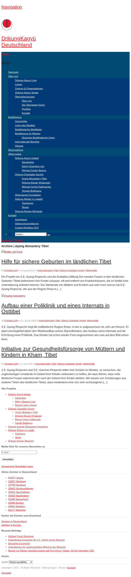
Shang (25, 207)
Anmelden (6, 573)
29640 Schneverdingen (20, 488)
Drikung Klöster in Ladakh (29, 199)
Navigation (11, 7)
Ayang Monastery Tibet (34, 178)
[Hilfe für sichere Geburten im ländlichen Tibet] (11, 251)
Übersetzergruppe (25, 96)
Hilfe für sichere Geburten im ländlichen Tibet (56, 261)
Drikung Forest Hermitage (21, 536)
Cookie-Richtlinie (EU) (27, 227)
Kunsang (71, 567)
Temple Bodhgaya (31, 190)
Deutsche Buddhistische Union (38, 137)
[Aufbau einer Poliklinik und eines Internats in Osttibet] (13, 295)
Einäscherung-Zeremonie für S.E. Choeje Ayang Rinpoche (36, 540)
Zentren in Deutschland (14, 521)
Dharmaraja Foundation (28, 195)
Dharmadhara (15, 150)
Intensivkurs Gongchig (19, 543)
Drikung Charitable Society (29, 174)
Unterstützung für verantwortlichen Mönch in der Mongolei (37, 547)
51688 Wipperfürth (18, 499)
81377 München (17, 510)
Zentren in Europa (11, 525)
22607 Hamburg (17, 481)
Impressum (21, 219)
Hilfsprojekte (14, 154)
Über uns (13, 76)
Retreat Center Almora (34, 170)
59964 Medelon (16, 506)
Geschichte (21, 121)
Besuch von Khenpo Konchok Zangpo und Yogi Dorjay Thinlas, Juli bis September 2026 (51, 550)
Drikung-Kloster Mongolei (28, 211)
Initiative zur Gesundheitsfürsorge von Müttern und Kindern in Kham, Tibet (63, 352)
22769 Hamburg (17, 485)
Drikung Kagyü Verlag (26, 92)
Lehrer (18, 84)
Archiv (4, 562)
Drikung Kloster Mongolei (21, 441)
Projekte (26, 109)
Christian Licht (11, 270)
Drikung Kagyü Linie (26, 80)
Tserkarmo (27, 203)
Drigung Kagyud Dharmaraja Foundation (28, 426)
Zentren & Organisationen (29, 88)
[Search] (48, 235)
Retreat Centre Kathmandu (36, 186)
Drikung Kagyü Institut (27, 158)
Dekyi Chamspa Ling (33, 166)
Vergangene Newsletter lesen (17, 466)
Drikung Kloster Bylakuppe (36, 182)
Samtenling (28, 162)
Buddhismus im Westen (27, 133)
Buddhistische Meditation (28, 129)
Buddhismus (14, 117)
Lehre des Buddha (25, 125)
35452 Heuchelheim (19, 492)
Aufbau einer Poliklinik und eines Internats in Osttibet (55, 308)
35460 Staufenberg (18, 495)
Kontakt (26, 113)
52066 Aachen (16, 502)
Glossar (19, 145)
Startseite (13, 72)
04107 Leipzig (15, 477)
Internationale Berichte (27, 141)
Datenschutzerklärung (27, 223)
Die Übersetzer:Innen (33, 105)
